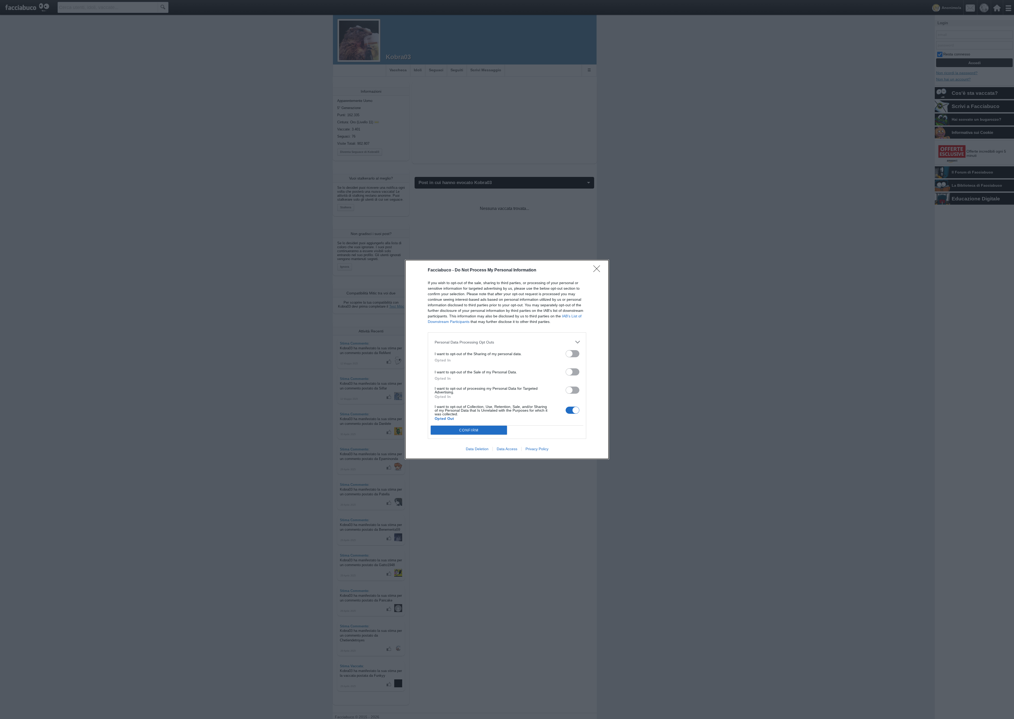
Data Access (507, 449)
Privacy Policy (536, 449)
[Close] (598, 270)
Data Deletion (477, 449)
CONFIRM (469, 430)
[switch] (572, 353)
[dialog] (507, 359)
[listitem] (507, 342)
